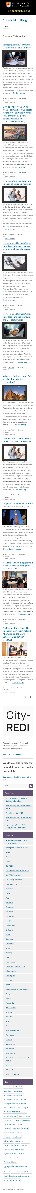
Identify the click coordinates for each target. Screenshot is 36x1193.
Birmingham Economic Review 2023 (15, 1103)
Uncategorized (11, 1044)
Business (9, 857)
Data (7, 898)
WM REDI (9, 1070)
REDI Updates (11, 1007)
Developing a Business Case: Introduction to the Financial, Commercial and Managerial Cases (17, 247)
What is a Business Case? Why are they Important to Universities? (18, 379)
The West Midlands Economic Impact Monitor (15, 1167)
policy (17, 1145)
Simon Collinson (9, 1158)
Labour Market (11, 971)
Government (10, 944)
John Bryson (17, 1137)
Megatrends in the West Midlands (17, 989)
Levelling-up (19, 1141)
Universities (10, 1049)
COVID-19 (17, 1120)
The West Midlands (10, 1162)
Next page (30, 697)
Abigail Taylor (8, 1087)
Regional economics (10, 1153)
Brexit (8, 852)
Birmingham (18, 1091)
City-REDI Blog (15, 20)
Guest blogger (12, 554)
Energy (8, 921)
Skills (8, 1021)
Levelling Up (10, 976)
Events (8, 934)
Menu (6, 27)
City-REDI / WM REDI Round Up (17, 870)
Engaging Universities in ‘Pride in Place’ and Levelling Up (18, 505)
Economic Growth (9, 1124)
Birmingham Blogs (19, 10)
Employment (10, 916)
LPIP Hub (9, 980)
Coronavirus (10, 889)
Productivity (10, 1003)
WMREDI (16, 1180)
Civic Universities (12, 884)
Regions (9, 1012)
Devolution (9, 902)
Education (9, 912)
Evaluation (9, 930)
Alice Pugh (11, 234)
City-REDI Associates (13, 875)
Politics (8, 998)
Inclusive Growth (9, 1133)
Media (8, 985)
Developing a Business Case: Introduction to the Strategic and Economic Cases (17, 316)
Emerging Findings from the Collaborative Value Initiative (17, 46)
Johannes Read (12, 98)
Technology (10, 1035)
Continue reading (19, 93)
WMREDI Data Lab (12, 1074)
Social (8, 1026)
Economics (10, 907)
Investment (7, 1137)
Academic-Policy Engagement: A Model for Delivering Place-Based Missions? (18, 565)
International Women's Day (15, 966)
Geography (10, 939)
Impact (8, 957)
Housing (9, 953)
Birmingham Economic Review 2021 (15, 1099)
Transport (9, 1039)
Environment (10, 925)
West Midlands (11, 1053)
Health (8, 948)
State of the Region (12, 1030)
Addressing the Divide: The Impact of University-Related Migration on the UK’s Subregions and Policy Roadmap (17, 633)
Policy (8, 994)
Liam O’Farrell (8, 1145)
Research (9, 1017)
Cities (8, 861)
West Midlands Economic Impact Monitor (17, 1176)
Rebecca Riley (8, 1149)
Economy (7, 1128)
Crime (8, 893)
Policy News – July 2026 (14, 813)
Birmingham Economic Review (17, 848)
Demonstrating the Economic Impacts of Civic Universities (17, 182)
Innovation (20, 1133)
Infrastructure (10, 962)
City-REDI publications (14, 880)
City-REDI (9, 866)
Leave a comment (10, 102)
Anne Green (11, 688)
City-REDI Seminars (10, 1116)
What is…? (9, 1065)
